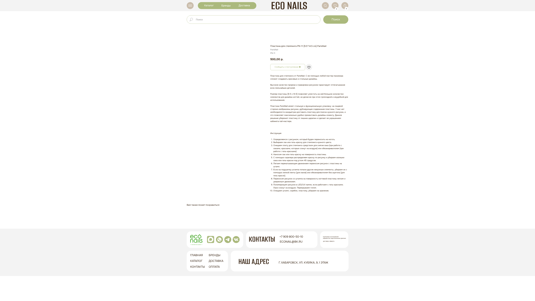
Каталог (209, 5)
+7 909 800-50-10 (291, 236)
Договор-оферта (328, 241)
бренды (214, 255)
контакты (197, 267)
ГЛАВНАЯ (196, 255)
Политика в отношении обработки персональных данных (334, 237)
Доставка (244, 5)
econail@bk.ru (291, 241)
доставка (216, 261)
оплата (214, 267)
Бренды (226, 5)
